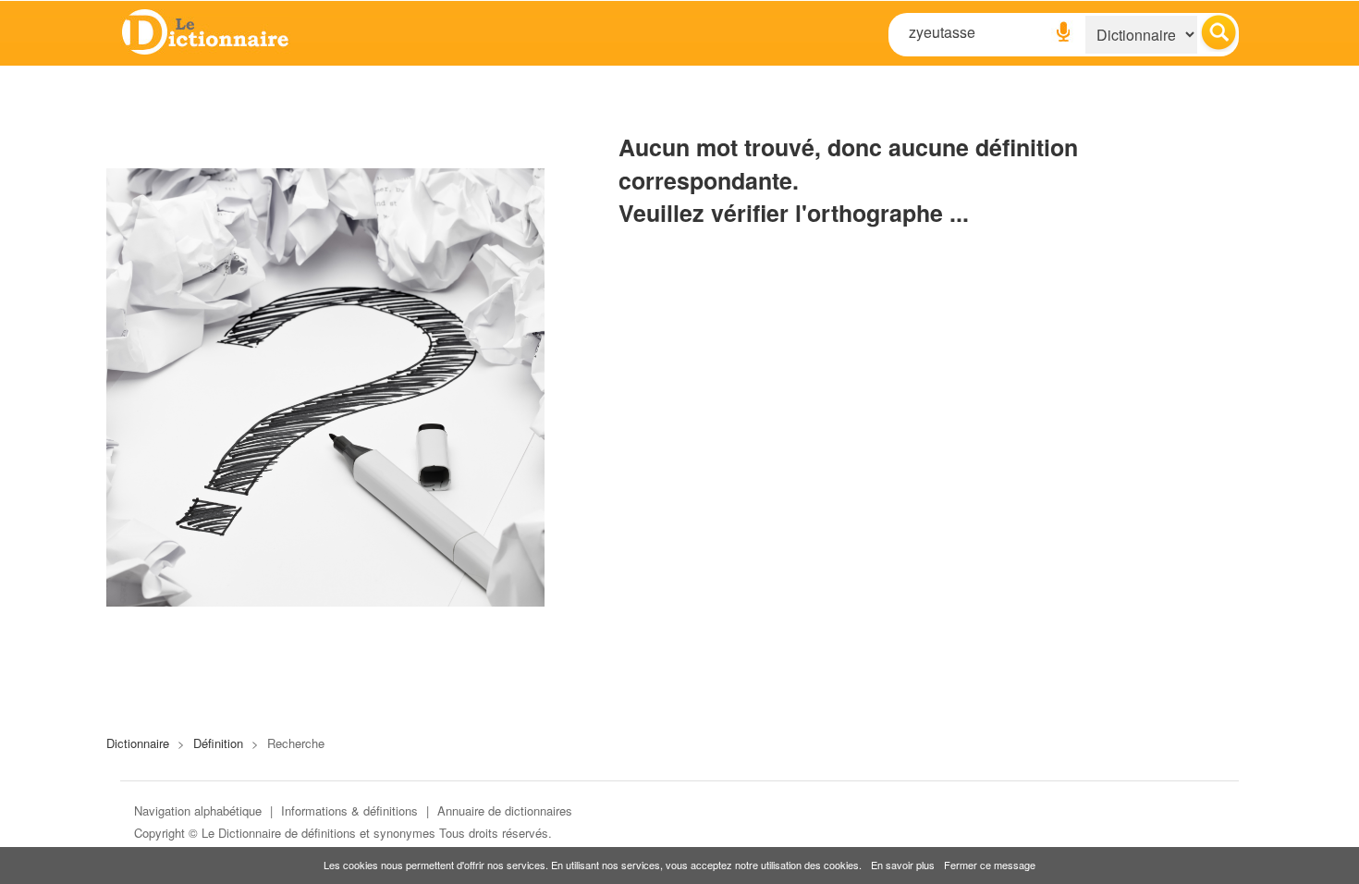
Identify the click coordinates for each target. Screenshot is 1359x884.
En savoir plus (903, 864)
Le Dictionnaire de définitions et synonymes (318, 832)
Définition (218, 743)
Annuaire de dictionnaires (504, 810)
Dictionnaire (137, 743)
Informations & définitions (349, 810)
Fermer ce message (989, 864)
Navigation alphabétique (198, 810)
